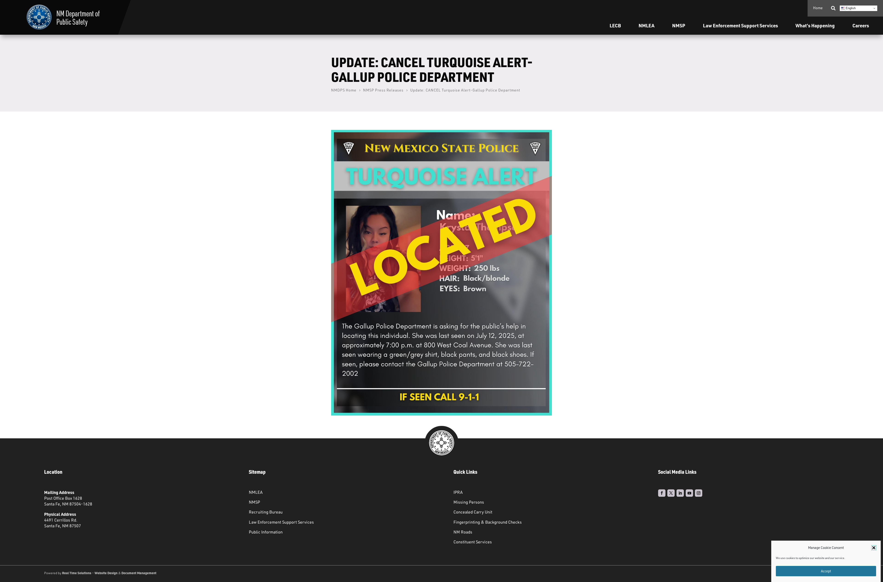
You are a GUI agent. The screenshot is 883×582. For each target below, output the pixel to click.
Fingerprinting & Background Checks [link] (487, 522)
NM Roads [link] (462, 531)
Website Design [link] (106, 573)
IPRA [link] (458, 492)
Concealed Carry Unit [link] (472, 511)
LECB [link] (615, 25)
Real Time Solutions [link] (76, 573)
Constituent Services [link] (472, 541)
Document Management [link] (138, 573)
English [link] (850, 8)
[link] (63, 17)
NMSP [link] (678, 25)
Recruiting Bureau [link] (266, 511)
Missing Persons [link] (468, 502)
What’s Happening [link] (815, 25)
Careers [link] (860, 25)
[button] (874, 547)
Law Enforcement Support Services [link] (281, 522)
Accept (826, 571)
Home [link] (818, 8)
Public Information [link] (266, 531)
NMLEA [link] (646, 25)
